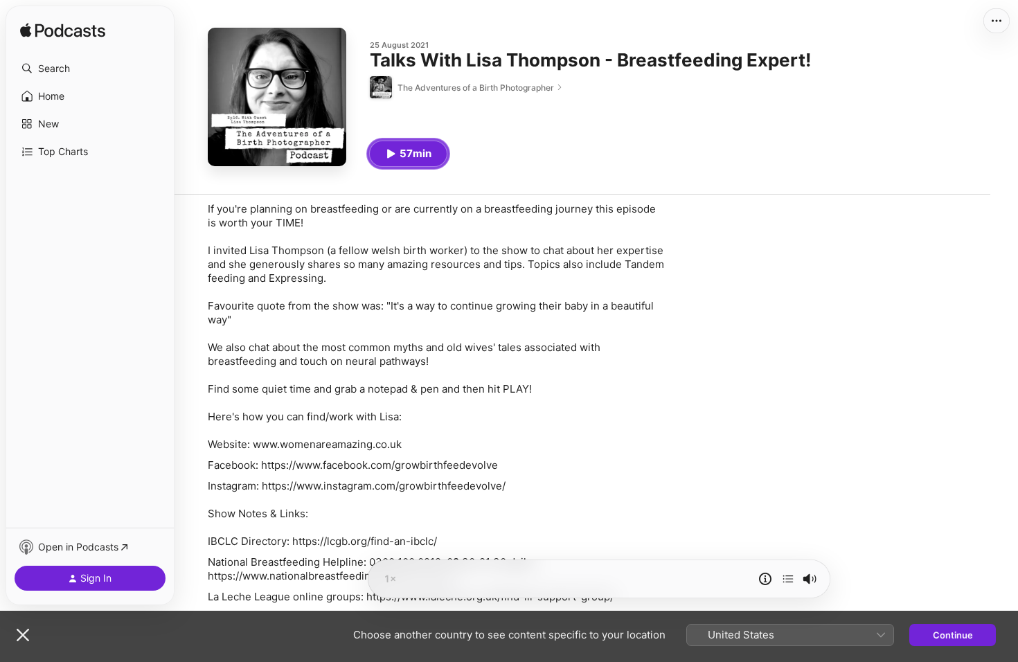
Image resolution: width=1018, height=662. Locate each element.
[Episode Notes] (765, 579)
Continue (953, 635)
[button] (90, 68)
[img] (62, 31)
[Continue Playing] (788, 579)
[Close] (23, 635)
